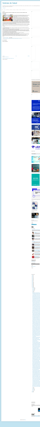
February (33, 389)
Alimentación (11, 9)
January (33, 390)
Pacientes (20, 9)
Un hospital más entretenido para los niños (35, 380)
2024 (32, 276)
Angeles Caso (7, 38)
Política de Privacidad (8, 58)
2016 (32, 282)
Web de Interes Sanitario (33, 261)
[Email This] (9, 37)
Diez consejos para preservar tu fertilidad (35, 360)
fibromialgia (17, 38)
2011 (32, 286)
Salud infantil (7, 9)
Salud (4, 9)
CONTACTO (3, 58)
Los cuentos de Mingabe (20, 38)
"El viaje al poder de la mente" (34, 340)
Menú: (2, 9)
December (33, 287)
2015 (32, 283)
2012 (32, 285)
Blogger (25, 419)
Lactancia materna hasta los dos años (35, 341)
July (32, 291)
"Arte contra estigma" (34, 336)
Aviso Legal (6, 58)
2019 (32, 280)
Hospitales (17, 9)
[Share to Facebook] (11, 37)
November (33, 288)
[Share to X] (10, 37)
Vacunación (14, 9)
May (32, 387)
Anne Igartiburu (9, 38)
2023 (32, 277)
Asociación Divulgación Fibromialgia (13, 38)
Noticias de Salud (9, 3)
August (33, 290)
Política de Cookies (12, 58)
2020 (32, 279)
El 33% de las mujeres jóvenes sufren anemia (36, 347)
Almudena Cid (5, 38)
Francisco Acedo (36, 415)
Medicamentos (23, 9)
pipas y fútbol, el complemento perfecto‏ (35, 369)
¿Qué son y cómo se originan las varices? (35, 338)
